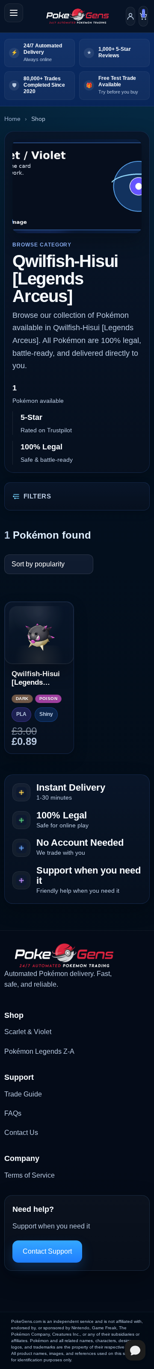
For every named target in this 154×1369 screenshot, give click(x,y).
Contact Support (47, 1251)
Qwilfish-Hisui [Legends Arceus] (36, 678)
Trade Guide (23, 1094)
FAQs (12, 1113)
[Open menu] (13, 12)
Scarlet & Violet (27, 1031)
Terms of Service (29, 1175)
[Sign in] (130, 16)
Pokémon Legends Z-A (39, 1051)
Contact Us (21, 1132)
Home (12, 118)
